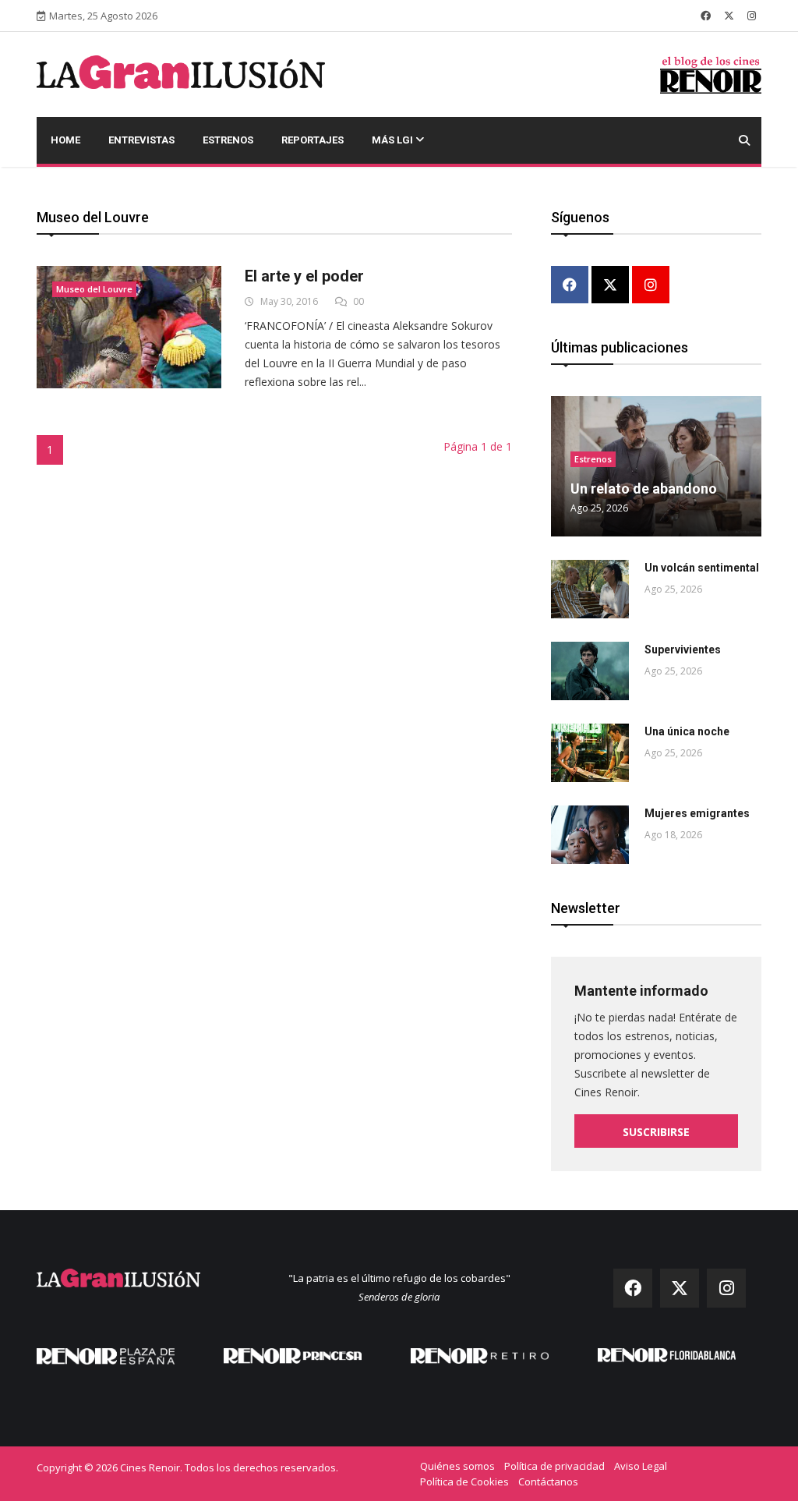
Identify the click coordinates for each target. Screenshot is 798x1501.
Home (65, 140)
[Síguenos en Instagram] (751, 16)
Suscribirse (656, 1131)
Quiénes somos (457, 1466)
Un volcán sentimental (701, 567)
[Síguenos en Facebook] (706, 16)
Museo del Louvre (94, 289)
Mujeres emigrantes (697, 813)
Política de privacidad (554, 1466)
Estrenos (228, 140)
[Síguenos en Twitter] (729, 16)
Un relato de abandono (643, 488)
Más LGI (393, 140)
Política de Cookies (464, 1481)
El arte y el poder (304, 276)
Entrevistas (141, 140)
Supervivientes (682, 649)
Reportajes (312, 140)
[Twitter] (610, 285)
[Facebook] (569, 285)
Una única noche (686, 731)
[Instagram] (650, 285)
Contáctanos (548, 1481)
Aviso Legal (640, 1466)
